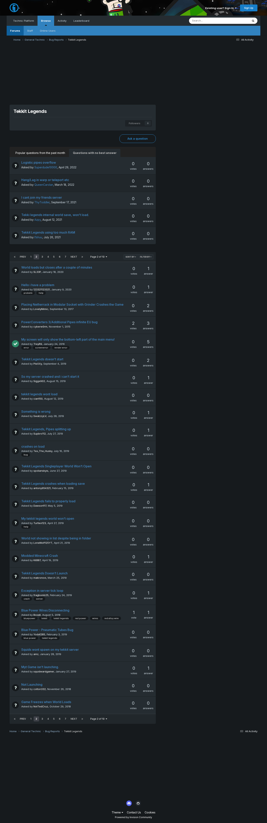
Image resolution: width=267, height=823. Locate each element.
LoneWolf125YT (42, 542)
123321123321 (41, 289)
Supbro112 (39, 433)
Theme (117, 812)
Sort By (130, 257)
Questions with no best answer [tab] (94, 152)
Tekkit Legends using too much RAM (48, 232)
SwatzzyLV (39, 416)
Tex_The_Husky (42, 451)
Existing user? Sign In (220, 8)
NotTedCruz (40, 706)
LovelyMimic (40, 309)
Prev (23, 256)
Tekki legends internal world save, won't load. (55, 215)
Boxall (37, 614)
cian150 (38, 398)
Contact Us (134, 812)
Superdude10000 (45, 167)
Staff (30, 30)
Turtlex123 (39, 523)
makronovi (39, 577)
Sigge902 (39, 381)
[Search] (253, 21)
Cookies (150, 812)
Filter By (145, 257)
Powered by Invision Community (133, 817)
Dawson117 (39, 505)
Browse (46, 20)
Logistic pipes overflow (38, 162)
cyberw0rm (40, 326)
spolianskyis (40, 470)
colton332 (39, 689)
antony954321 (42, 488)
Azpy (37, 219)
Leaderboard (81, 20)
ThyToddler (42, 202)
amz (36, 654)
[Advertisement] (133, 74)
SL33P (37, 271)
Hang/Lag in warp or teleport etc (45, 180)
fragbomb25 (40, 595)
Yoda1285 (39, 634)
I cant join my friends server (41, 197)
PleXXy (37, 363)
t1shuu (38, 237)
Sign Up (248, 7)
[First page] (14, 256)
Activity (62, 20)
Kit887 (37, 560)
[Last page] (82, 256)
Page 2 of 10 (98, 256)
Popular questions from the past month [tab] (40, 152)
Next (74, 256)
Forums (15, 30)
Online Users (48, 30)
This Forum (237, 20)
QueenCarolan (43, 184)
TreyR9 (37, 343)
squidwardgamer (43, 671)
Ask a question (137, 138)
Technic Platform (23, 20)
